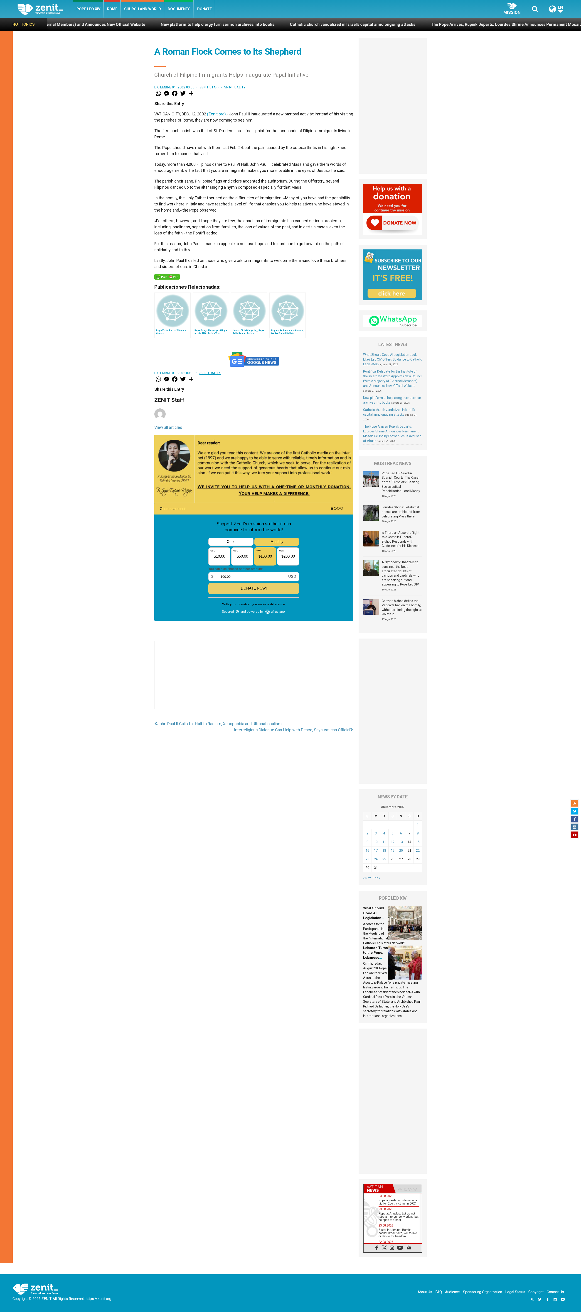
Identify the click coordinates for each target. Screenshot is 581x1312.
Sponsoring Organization (482, 1292)
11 (384, 842)
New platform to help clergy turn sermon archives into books (112, 24)
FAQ (438, 1292)
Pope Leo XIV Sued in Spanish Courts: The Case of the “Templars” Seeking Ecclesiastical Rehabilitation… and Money (401, 482)
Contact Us (555, 1292)
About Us (425, 1292)
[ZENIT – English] (45, 9)
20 (401, 850)
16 (367, 850)
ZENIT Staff (209, 87)
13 (401, 842)
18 (384, 850)
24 (376, 859)
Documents (179, 9)
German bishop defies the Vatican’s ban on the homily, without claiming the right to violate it (402, 607)
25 (384, 859)
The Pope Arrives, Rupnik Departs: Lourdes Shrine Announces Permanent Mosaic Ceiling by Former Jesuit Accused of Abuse (441, 24)
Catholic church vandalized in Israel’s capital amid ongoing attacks (247, 24)
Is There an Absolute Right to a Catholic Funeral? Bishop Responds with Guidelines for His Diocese (400, 539)
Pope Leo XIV (88, 9)
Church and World (142, 9)
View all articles (168, 427)
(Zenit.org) (216, 114)
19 (392, 850)
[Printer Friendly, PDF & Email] (167, 277)
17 (376, 850)
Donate (204, 9)
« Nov (367, 878)
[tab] (378, 1188)
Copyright (536, 1292)
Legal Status (515, 1292)
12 (392, 842)
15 (418, 842)
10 (376, 842)
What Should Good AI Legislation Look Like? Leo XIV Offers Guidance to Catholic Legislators (392, 359)
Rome (112, 9)
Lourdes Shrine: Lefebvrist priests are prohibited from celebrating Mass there (401, 511)
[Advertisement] (254, 679)
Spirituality (235, 87)
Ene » (377, 878)
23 (367, 859)
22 (418, 850)
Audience (452, 1292)
